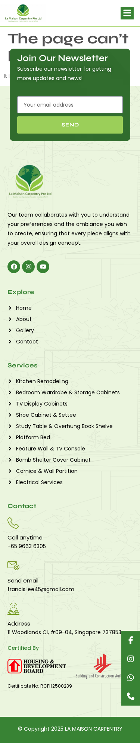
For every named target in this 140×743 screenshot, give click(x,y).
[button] (127, 13)
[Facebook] (13, 266)
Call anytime (25, 537)
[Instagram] (28, 266)
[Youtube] (43, 266)
